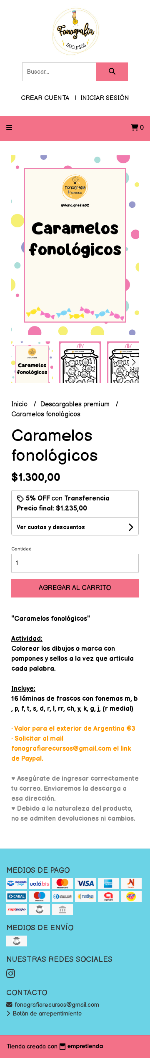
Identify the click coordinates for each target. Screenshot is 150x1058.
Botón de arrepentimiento (46, 1013)
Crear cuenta (45, 98)
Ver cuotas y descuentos (51, 527)
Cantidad (21, 549)
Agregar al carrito (75, 588)
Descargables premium (75, 404)
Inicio (20, 404)
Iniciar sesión (104, 98)
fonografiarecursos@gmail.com (56, 1004)
